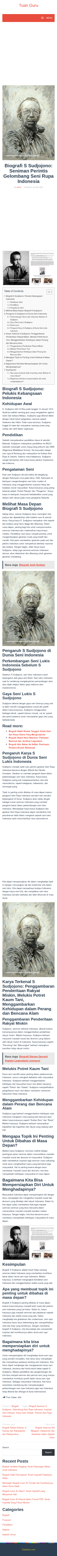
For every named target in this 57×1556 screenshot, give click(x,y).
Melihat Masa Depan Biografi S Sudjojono (24, 310)
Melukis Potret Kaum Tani (20, 348)
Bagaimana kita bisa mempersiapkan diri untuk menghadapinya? (28, 380)
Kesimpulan (11, 369)
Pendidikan (14, 305)
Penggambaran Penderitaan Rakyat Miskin (26, 346)
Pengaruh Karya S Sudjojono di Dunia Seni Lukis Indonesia (28, 329)
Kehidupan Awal (16, 302)
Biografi (15, 1406)
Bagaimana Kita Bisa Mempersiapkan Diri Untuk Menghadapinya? (27, 365)
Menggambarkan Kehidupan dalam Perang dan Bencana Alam (28, 353)
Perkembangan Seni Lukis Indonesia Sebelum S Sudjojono (28, 318)
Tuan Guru (28, 5)
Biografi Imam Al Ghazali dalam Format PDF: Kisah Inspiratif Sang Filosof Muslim (26, 1501)
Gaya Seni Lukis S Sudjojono (21, 322)
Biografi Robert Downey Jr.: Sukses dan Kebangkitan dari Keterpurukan (14, 1429)
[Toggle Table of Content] (47, 292)
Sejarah (5, 1529)
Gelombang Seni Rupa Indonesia (28, 1409)
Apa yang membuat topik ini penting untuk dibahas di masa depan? (30, 374)
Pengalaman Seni (17, 307)
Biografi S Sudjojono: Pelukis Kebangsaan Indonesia (24, 298)
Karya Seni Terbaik (25, 1412)
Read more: (14, 325)
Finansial (6, 1519)
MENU (49, 18)
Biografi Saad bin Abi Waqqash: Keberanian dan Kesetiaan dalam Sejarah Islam (43, 1431)
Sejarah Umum (9, 1534)
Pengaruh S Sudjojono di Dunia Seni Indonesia (26, 313)
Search (5, 1447)
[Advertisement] (28, 55)
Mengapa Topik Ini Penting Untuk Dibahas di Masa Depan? (28, 359)
